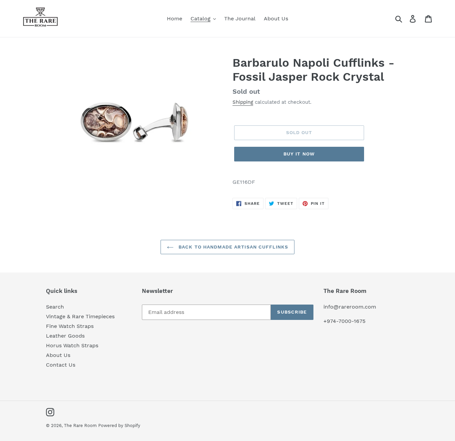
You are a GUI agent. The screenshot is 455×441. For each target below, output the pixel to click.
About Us (58, 355)
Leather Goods (65, 336)
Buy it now (299, 153)
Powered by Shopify (119, 425)
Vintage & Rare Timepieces (80, 316)
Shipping (242, 102)
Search (55, 307)
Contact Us (60, 365)
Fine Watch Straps (70, 326)
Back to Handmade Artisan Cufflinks (232, 247)
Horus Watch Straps (72, 345)
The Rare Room (80, 425)
